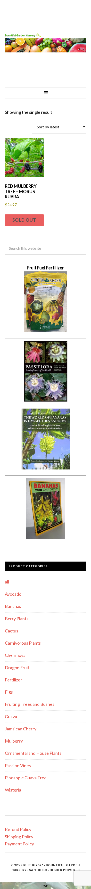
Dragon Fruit (17, 667)
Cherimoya (15, 655)
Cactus (11, 630)
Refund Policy (18, 829)
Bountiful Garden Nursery (45, 43)
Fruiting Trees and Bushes (29, 704)
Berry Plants (16, 618)
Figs (9, 692)
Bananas (13, 606)
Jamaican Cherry (20, 728)
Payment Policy (19, 843)
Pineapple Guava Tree (26, 777)
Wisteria (13, 790)
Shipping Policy (19, 836)
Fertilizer (13, 679)
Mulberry (14, 741)
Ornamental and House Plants (33, 753)
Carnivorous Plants (23, 643)
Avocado (13, 594)
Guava (11, 716)
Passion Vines (18, 765)
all (7, 581)
